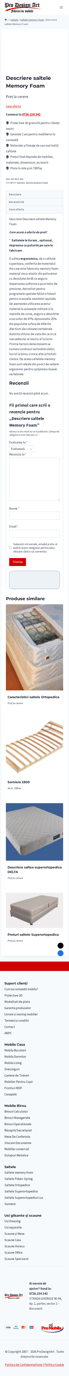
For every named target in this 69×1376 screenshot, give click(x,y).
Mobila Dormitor (15, 1057)
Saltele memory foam (37, 182)
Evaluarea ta (18, 442)
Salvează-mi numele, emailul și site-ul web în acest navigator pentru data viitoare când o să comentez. (35, 547)
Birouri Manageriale (17, 1118)
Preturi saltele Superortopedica (33, 934)
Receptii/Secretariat (18, 1130)
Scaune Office (13, 1252)
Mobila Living (13, 1063)
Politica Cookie (54, 1365)
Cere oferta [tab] (16, 209)
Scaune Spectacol (16, 1259)
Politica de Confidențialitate (23, 1365)
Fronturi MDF (13, 1088)
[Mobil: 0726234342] (60, 953)
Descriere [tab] (15, 194)
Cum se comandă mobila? (21, 989)
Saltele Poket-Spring (18, 1179)
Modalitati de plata (17, 1002)
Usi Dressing (12, 1221)
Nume (14, 508)
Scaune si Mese (14, 1234)
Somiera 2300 (19, 782)
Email (13, 526)
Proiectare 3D (13, 995)
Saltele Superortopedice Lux (23, 1198)
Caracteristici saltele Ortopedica (33, 697)
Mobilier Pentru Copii (18, 1082)
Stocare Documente (17, 1143)
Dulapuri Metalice (16, 1155)
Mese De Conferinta (17, 1137)
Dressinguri (12, 1069)
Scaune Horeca (14, 1246)
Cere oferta (13, 106)
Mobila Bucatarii (15, 1050)
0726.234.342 (31, 114)
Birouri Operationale (17, 1124)
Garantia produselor (17, 1008)
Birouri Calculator (16, 1111)
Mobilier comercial (16, 1149)
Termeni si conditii (16, 1021)
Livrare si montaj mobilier (21, 1014)
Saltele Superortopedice (21, 1191)
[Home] (5, 19)
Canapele (10, 1094)
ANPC (8, 1033)
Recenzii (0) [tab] (16, 202)
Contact (9, 1027)
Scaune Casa (12, 1240)
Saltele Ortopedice (17, 1185)
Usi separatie (13, 1227)
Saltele (21, 182)
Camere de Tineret (16, 1075)
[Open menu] (61, 7)
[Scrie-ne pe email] (60, 946)
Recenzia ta (17, 454)
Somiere (10, 1204)
